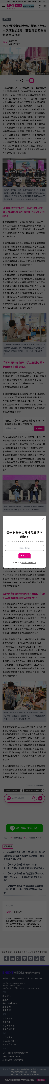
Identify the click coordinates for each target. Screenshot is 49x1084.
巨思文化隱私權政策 (28, 562)
